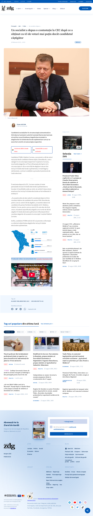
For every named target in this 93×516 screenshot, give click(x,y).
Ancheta (67, 472)
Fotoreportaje (56, 474)
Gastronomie (79, 454)
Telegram (69, 502)
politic (72, 462)
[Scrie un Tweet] (16, 309)
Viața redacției (69, 454)
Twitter (77, 507)
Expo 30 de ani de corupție (54, 480)
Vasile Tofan (65, 332)
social (78, 462)
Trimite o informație (62, 1)
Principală (13, 26)
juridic (67, 462)
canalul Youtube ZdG (44, 259)
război (43, 332)
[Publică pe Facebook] (12, 309)
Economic (36, 400)
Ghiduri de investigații (72, 477)
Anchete (48, 484)
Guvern (9, 332)
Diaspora (77, 451)
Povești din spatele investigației (75, 474)
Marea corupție (81, 472)
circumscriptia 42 (37, 301)
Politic (24, 26)
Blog (54, 8)
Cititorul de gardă (80, 457)
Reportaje (56, 472)
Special (46, 8)
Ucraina (32, 332)
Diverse (29, 454)
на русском (89, 1)
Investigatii (29, 8)
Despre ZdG (73, 1)
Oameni (48, 474)
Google (72, 507)
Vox (61, 484)
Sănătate (77, 448)
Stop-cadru (49, 487)
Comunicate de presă (67, 381)
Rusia (20, 332)
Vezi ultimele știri (46, 324)
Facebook (80, 502)
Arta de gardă (69, 457)
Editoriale (85, 451)
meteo (53, 332)
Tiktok (83, 507)
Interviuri (49, 477)
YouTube (75, 502)
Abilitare (49, 472)
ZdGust (62, 8)
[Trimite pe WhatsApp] (25, 309)
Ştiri (19, 8)
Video (39, 8)
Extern (37, 451)
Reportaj (55, 484)
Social (65, 266)
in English (81, 1)
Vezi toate (77, 154)
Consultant (68, 460)
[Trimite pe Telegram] (21, 309)
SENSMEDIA (13, 508)
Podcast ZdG (69, 451)
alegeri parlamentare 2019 (20, 301)
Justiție (29, 448)
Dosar (73, 472)
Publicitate (7, 457)
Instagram (85, 502)
